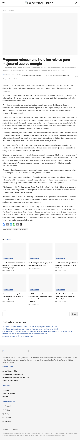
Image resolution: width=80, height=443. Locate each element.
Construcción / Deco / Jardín (12, 374)
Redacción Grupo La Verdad (32, 75)
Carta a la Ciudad (8, 393)
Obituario (5, 390)
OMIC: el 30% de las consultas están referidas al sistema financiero (24, 334)
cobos (9, 229)
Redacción (5, 429)
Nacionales (11, 10)
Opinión (5, 396)
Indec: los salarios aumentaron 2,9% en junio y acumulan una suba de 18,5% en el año (65, 296)
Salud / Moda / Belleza (10, 380)
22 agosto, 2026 (9, 270)
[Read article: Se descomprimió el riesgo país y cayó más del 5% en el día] (40, 251)
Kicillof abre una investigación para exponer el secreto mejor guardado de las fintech (30, 329)
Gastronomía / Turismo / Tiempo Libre (15, 377)
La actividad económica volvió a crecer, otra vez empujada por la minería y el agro (13, 265)
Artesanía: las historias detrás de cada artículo (17, 336)
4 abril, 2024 (48, 75)
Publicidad (15, 429)
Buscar (4, 311)
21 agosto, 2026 (61, 270)
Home (4, 10)
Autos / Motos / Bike (9, 371)
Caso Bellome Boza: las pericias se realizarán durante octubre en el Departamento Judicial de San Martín (37, 331)
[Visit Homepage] (40, 3)
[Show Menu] (3, 3)
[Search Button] (76, 3)
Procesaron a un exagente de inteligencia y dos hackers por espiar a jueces (12, 296)
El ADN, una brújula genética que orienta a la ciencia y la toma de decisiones (66, 265)
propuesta (23, 229)
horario (16, 229)
